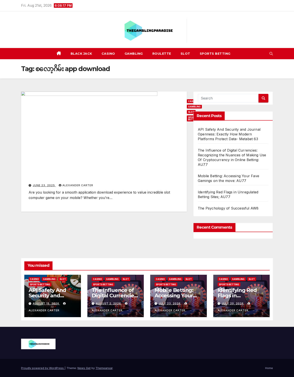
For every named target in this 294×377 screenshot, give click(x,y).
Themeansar (104, 368)
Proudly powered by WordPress (43, 368)
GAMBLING (134, 54)
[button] (271, 53)
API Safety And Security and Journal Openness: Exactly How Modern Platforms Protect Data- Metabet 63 (229, 134)
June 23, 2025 (44, 185)
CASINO (108, 54)
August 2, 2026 (109, 303)
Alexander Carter (77, 185)
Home (269, 368)
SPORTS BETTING (215, 54)
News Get (84, 368)
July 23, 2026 (170, 303)
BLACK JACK (81, 54)
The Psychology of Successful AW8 (228, 208)
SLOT (185, 54)
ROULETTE (161, 54)
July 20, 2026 (233, 303)
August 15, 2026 (46, 303)
